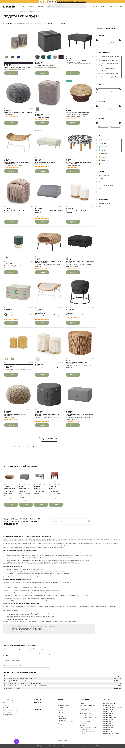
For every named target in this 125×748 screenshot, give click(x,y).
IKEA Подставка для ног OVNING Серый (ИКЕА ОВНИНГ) (49, 211)
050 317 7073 (8, 708)
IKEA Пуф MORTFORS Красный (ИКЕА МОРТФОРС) (54, 489)
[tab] (26, 648)
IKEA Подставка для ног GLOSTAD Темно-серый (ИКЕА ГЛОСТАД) (78, 61)
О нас (60, 703)
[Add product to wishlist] (31, 30)
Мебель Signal (107, 731)
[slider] (97, 40)
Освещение (84, 723)
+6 (61, 57)
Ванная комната (85, 721)
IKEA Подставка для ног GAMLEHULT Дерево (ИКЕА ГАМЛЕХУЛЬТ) (48, 262)
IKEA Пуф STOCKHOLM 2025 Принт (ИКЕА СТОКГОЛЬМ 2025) (78, 163)
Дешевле (30, 23)
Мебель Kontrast (108, 725)
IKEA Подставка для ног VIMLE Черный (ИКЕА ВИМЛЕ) (80, 262)
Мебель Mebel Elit (108, 727)
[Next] (33, 447)
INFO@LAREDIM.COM (10, 715)
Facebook (37, 699)
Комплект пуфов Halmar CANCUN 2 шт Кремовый (77, 211)
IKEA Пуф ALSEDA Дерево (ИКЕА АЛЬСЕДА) (9, 489)
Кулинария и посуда (87, 715)
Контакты (61, 707)
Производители (104, 52)
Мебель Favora (107, 715)
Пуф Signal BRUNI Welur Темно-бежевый (16, 210)
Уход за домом (85, 729)
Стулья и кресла (22, 11)
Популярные (19, 23)
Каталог (24, 6)
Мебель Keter (107, 723)
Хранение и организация (88, 727)
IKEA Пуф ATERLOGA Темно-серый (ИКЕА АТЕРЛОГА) (47, 415)
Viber (36, 706)
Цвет (100, 136)
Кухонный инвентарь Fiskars (112, 707)
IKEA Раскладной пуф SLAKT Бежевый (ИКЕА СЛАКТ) (17, 312)
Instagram (37, 703)
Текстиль (83, 711)
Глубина (102, 118)
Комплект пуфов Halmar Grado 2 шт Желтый (17, 369)
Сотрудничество (63, 724)
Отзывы (60, 713)
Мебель (82, 703)
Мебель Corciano (108, 711)
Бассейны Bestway (109, 703)
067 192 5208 (8, 705)
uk (119, 6)
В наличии (41, 6)
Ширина (102, 101)
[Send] (89, 521)
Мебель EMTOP (108, 713)
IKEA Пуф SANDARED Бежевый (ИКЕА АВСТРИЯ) (15, 415)
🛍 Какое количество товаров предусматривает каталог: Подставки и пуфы (24, 654)
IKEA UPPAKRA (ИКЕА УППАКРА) (45, 162)
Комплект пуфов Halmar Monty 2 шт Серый (17, 67)
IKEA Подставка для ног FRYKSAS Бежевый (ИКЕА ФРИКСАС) (48, 312)
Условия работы (63, 705)
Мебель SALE (107, 729)
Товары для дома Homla (111, 733)
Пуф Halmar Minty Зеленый (12, 266)
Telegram (37, 709)
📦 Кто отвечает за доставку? (12, 665)
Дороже (38, 23)
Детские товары (85, 713)
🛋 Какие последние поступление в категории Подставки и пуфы (24, 649)
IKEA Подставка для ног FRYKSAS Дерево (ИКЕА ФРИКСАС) (16, 163)
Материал (102, 171)
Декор (82, 725)
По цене (102, 35)
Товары (14, 11)
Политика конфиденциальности (65, 721)
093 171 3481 (92, 6)
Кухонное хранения (87, 719)
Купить (11, 73)
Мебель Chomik (108, 709)
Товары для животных (87, 731)
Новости (61, 711)
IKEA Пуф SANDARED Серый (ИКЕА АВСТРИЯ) (18, 112)
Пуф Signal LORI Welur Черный (44, 65)
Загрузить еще (51, 438)
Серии (82, 733)
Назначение (103, 199)
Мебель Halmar (108, 719)
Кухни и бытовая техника (88, 717)
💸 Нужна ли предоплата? (11, 660)
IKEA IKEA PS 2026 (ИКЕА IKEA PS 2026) (77, 112)
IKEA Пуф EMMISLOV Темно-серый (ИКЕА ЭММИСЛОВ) (78, 312)
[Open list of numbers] (96, 6)
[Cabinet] (103, 6)
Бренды (32, 6)
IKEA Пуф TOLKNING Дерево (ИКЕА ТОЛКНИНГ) (76, 363)
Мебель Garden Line (109, 717)
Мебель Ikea (107, 721)
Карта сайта (62, 718)
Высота (101, 84)
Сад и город (84, 709)
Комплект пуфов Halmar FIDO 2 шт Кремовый (49, 367)
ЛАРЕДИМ (6, 11)
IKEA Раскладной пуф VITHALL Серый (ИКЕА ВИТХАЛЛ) (79, 415)
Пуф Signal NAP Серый (42, 117)
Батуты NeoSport (108, 705)
